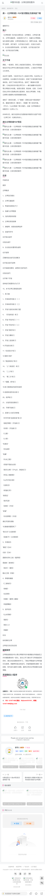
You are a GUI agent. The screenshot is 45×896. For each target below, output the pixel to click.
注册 (29, 823)
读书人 (10, 17)
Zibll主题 (34, 869)
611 (22, 751)
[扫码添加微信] (42, 883)
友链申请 (11, 867)
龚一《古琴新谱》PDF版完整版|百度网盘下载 (22, 13)
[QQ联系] (42, 878)
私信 (40, 18)
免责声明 (18, 867)
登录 (17, 823)
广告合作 (26, 867)
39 (31, 751)
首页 (4, 8)
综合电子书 (10, 8)
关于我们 (34, 867)
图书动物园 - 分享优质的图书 (22, 869)
